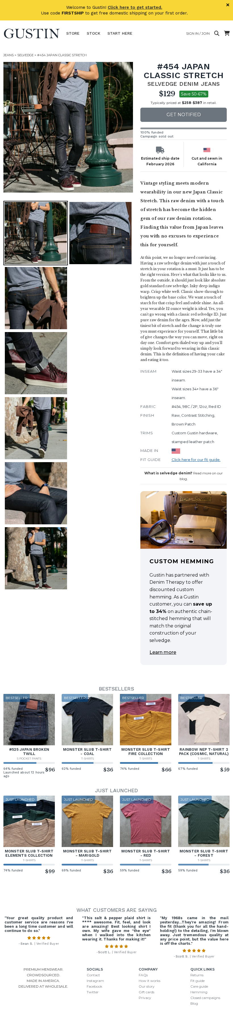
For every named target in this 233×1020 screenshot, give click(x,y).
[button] (68, 127)
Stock (93, 33)
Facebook (94, 986)
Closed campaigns (205, 998)
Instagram (95, 981)
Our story (147, 986)
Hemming (198, 992)
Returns (196, 975)
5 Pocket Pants (29, 758)
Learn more (162, 652)
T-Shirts (87, 758)
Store (73, 33)
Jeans (8, 55)
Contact (93, 975)
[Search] (216, 33)
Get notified (184, 114)
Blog (194, 1003)
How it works (149, 981)
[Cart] (227, 33)
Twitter (93, 992)
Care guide (199, 986)
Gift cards (146, 992)
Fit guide (197, 981)
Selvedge (25, 55)
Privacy (145, 998)
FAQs (143, 975)
